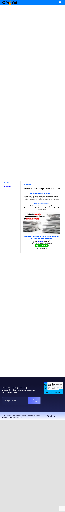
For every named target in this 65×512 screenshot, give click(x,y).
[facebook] (45, 416)
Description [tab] (7, 183)
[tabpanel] (53, 392)
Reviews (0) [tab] (7, 186)
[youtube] (54, 416)
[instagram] (51, 416)
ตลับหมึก (40, 241)
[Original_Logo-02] (10, 1)
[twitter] (48, 416)
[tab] (45, 386)
